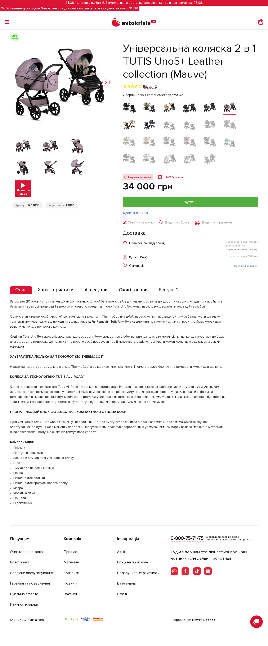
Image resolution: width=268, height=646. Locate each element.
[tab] (21, 290)
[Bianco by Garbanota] (169, 125)
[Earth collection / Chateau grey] (149, 108)
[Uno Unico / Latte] (129, 125)
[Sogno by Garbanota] (209, 125)
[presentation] (21, 290)
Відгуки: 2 (150, 86)
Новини (70, 583)
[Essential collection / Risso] (149, 159)
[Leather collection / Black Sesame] (169, 159)
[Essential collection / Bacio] (149, 142)
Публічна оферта (24, 594)
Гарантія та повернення (30, 583)
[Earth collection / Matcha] (129, 142)
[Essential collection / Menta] (229, 142)
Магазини (72, 562)
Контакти (71, 573)
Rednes (209, 620)
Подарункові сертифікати (138, 573)
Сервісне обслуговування (31, 573)
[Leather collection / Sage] (189, 159)
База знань (126, 583)
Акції (121, 552)
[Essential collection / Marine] (209, 142)
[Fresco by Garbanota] (189, 125)
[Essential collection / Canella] (169, 142)
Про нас (70, 552)
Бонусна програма (132, 562)
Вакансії (70, 594)
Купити (190, 202)
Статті (122, 594)
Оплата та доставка (26, 552)
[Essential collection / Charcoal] (129, 108)
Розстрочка (20, 562)
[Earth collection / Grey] (229, 125)
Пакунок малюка (24, 604)
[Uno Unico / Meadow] (209, 159)
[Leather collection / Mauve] (229, 108)
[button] (106, 82)
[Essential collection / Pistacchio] (129, 159)
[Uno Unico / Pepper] (149, 125)
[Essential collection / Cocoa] (189, 142)
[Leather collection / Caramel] (169, 108)
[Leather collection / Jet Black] (189, 108)
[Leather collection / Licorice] (209, 108)
